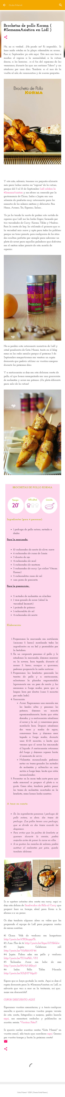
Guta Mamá (15, 5)
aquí (6, 1018)
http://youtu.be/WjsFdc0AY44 (20, 950)
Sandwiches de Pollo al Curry (40, 905)
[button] (6, 37)
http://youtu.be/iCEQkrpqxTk (20, 939)
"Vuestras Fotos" (28, 1022)
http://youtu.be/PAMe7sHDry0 (20, 966)
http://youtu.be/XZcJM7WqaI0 (20, 973)
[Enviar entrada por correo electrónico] (6, 1042)
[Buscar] (60, 5)
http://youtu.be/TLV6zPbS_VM (21, 958)
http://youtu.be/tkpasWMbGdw (42, 943)
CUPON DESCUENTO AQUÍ (19, 1000)
